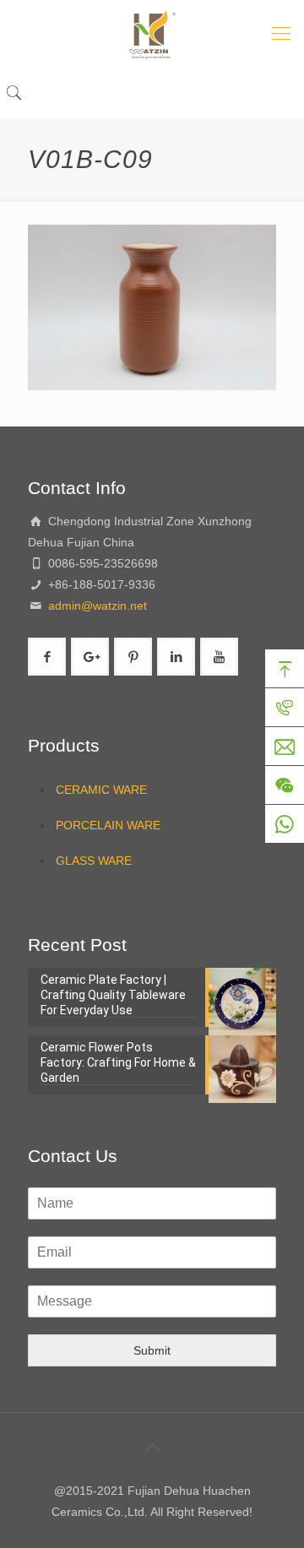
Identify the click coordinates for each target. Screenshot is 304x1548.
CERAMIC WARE (101, 789)
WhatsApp (284, 824)
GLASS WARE (94, 860)
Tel (284, 707)
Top (284, 668)
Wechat (284, 785)
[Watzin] (152, 33)
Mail (284, 746)
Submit (152, 1350)
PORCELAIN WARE (108, 825)
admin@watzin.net (96, 605)
